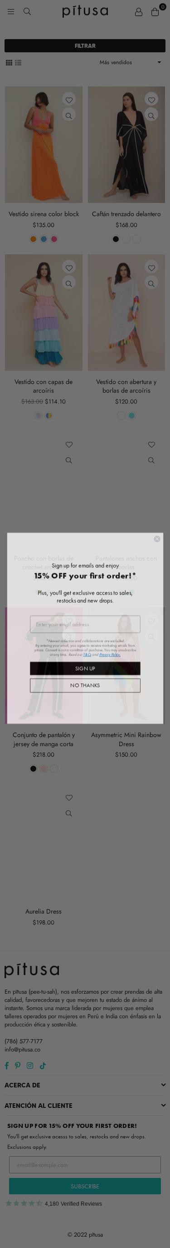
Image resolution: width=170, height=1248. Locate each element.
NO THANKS (85, 681)
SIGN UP (85, 663)
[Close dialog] (156, 534)
